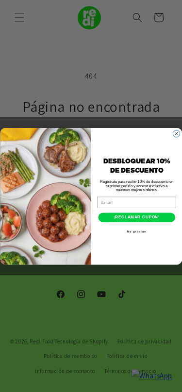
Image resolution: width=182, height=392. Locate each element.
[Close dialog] (176, 133)
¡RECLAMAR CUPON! (136, 217)
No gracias (136, 231)
